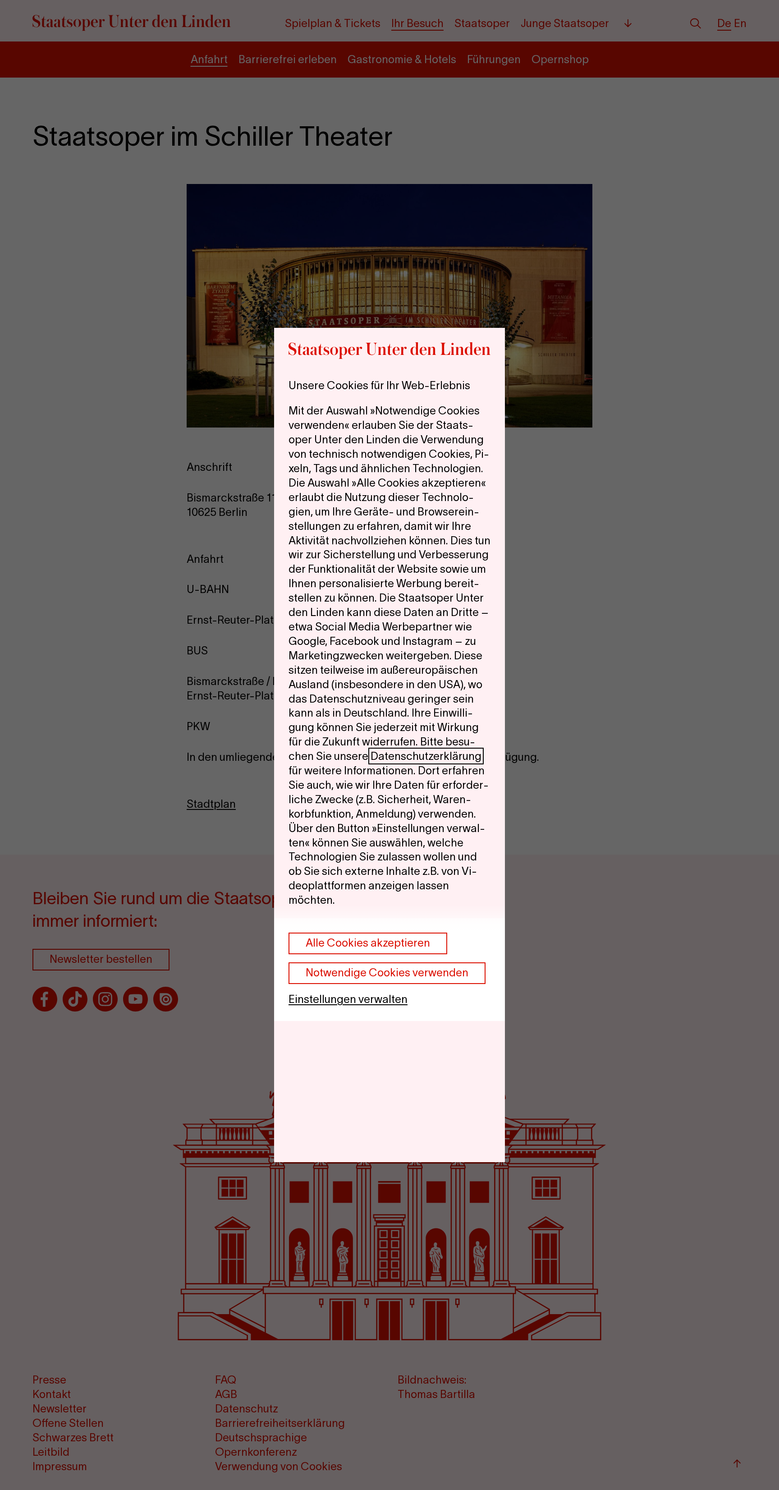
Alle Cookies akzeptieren (368, 943)
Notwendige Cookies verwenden (387, 972)
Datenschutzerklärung (426, 756)
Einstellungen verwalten (348, 999)
